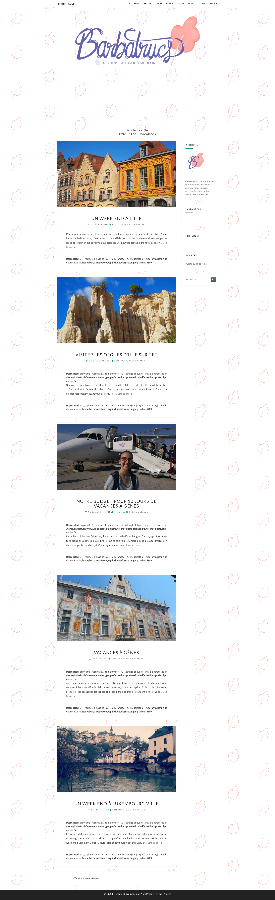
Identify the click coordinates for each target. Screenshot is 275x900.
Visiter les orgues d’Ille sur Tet (116, 354)
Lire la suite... (126, 393)
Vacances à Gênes (116, 652)
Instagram (134, 3)
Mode (190, 3)
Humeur (169, 3)
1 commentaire (136, 809)
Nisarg (167, 893)
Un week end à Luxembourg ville (116, 803)
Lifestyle (147, 3)
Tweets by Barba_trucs (196, 263)
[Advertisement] (137, 104)
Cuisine (181, 3)
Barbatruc (117, 224)
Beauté (159, 3)
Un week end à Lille (116, 218)
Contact (213, 3)
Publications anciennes (87, 878)
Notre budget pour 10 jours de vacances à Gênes (116, 503)
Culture (201, 3)
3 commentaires (138, 512)
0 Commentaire (136, 224)
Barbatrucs (66, 3)
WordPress (146, 893)
